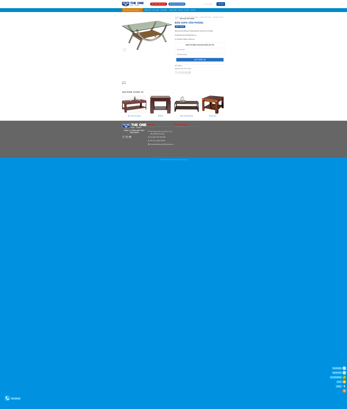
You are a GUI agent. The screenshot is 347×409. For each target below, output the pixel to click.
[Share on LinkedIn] (189, 72)
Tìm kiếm (221, 4)
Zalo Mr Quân (337, 368)
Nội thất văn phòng (191, 17)
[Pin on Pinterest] (186, 72)
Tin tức (186, 10)
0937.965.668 (15, 398)
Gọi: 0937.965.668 (336, 377)
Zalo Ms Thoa (337, 372)
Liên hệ (193, 10)
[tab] (124, 83)
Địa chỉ (339, 386)
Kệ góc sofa (213, 116)
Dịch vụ (180, 10)
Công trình (173, 10)
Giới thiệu (155, 10)
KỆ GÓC (160, 116)
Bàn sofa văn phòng (134, 116)
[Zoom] (124, 50)
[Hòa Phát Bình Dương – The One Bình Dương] (134, 4)
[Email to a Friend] (183, 72)
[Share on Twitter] (179, 72)
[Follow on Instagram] (126, 137)
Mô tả (124, 83)
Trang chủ (147, 10)
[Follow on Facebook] (123, 137)
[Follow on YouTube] (129, 137)
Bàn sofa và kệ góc (186, 68)
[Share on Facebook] (176, 72)
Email (339, 381)
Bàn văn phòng (206, 17)
